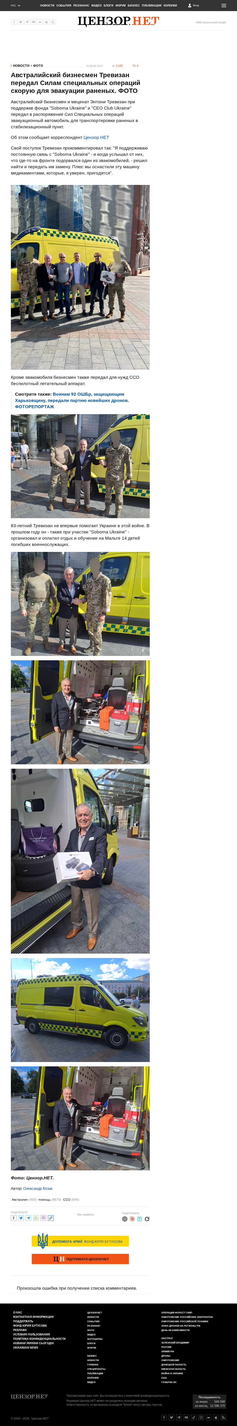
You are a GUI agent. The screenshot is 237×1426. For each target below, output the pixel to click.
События (63, 5)
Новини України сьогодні (33, 1343)
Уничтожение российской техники (184, 1321)
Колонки (170, 5)
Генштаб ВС (169, 1382)
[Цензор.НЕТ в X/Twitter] (20, 22)
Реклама (20, 1330)
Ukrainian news (25, 1347)
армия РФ (167, 1351)
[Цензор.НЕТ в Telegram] (27, 22)
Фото (38, 65)
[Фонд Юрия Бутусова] (80, 1241)
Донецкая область (173, 1364)
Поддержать (23, 1321)
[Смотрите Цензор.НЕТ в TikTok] (193, 1417)
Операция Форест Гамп (176, 1312)
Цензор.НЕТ (96, 137)
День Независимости (175, 1330)
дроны (165, 1356)
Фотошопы (95, 1339)
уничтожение (170, 1360)
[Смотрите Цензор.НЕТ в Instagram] (201, 1417)
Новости (47, 5)
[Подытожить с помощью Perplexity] (139, 1218)
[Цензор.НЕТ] (118, 22)
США (164, 1378)
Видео (96, 5)
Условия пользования (31, 1334)
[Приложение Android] (40, 22)
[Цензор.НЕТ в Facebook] (14, 22)
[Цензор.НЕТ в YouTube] (33, 22)
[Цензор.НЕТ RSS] (53, 22)
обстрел (167, 1338)
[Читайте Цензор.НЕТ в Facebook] (164, 1417)
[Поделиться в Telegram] (28, 1217)
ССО (71, 1199)
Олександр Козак (37, 1188)
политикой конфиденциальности (147, 1395)
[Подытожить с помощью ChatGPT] (125, 1218)
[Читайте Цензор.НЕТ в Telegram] (179, 1417)
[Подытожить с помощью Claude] (132, 1218)
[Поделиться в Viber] (43, 1217)
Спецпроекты (96, 1369)
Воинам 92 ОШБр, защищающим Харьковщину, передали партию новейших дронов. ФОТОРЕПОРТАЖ (72, 400)
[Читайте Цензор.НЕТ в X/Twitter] (171, 1417)
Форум (120, 5)
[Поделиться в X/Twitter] (21, 1217)
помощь (49, 1199)
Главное (93, 1364)
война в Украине (172, 1373)
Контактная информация (33, 1317)
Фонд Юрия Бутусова (30, 1325)
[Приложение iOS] (46, 22)
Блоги (108, 5)
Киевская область (173, 1369)
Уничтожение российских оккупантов (187, 1317)
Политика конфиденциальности (39, 1338)
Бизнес (134, 5)
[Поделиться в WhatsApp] (36, 1217)
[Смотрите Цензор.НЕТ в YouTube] (186, 1417)
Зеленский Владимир (175, 1342)
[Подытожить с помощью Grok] (147, 1218)
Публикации (152, 5)
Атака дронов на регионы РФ (180, 1326)
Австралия (24, 1199)
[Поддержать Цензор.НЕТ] (80, 1259)
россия (166, 1347)
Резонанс (81, 5)
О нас (17, 1312)
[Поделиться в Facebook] (13, 1217)
